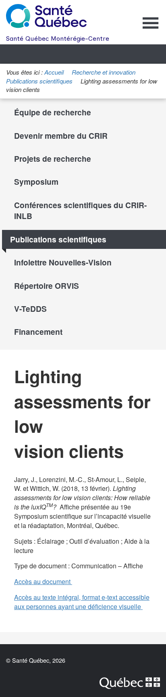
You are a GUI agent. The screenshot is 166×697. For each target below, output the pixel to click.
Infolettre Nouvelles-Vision (63, 262)
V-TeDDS (30, 308)
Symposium (36, 181)
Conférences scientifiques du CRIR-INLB (80, 210)
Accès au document (45, 581)
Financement (38, 331)
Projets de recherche (52, 158)
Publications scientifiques (39, 81)
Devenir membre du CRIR (61, 135)
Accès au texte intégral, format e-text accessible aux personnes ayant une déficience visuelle (83, 602)
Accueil (54, 72)
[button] (150, 28)
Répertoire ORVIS (46, 285)
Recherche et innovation (103, 72)
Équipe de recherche (52, 112)
